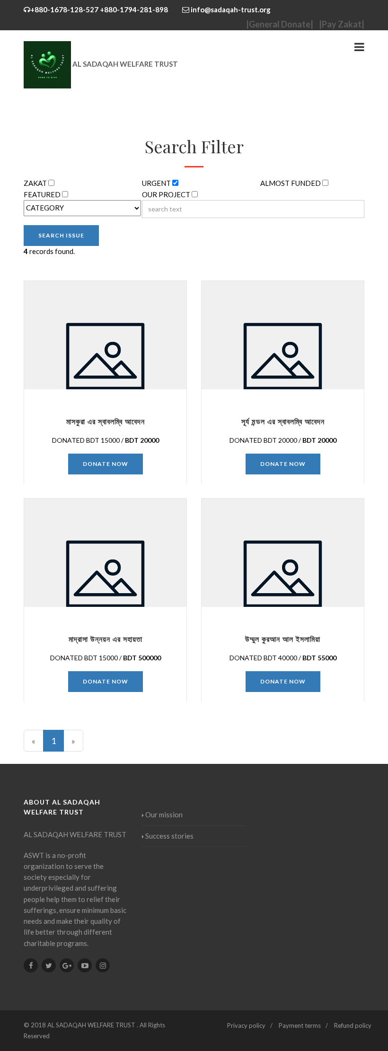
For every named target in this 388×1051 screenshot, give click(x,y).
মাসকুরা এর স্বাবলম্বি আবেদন (105, 421)
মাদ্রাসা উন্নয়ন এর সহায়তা (105, 639)
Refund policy (352, 1025)
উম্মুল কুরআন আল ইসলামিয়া (282, 639)
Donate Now (105, 463)
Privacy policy (246, 1025)
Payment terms (300, 1025)
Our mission (164, 814)
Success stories (169, 836)
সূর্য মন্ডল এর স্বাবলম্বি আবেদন (283, 421)
